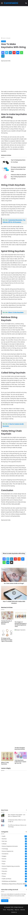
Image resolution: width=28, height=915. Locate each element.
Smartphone (5, 853)
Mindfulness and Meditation (9, 881)
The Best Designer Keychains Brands (20, 748)
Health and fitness (6, 878)
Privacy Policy (10, 909)
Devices (4, 858)
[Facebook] (4, 559)
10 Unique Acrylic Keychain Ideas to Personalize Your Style (18, 169)
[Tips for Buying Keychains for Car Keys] (5, 162)
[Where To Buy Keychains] (7, 756)
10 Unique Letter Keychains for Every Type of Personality (6, 639)
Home (3, 38)
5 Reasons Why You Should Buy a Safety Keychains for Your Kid (18, 177)
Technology (5, 848)
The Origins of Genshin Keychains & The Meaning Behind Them (20, 624)
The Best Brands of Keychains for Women (6, 622)
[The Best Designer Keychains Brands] (21, 687)
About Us (17, 909)
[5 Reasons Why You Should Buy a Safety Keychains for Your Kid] (5, 176)
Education (4, 871)
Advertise (22, 909)
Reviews (4, 873)
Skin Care (4, 841)
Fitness (4, 876)
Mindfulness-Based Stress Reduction (14, 884)
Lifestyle (8, 38)
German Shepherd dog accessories (11, 866)
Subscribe (4, 900)
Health (3, 836)
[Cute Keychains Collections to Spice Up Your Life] (21, 755)
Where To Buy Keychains (5, 763)
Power (3, 863)
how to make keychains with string (14, 553)
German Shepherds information (10, 846)
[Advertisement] (14, 22)
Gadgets (4, 856)
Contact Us (14, 912)
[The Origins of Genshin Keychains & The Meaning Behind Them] (21, 616)
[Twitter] (7, 559)
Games (4, 861)
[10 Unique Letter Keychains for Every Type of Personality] (7, 633)
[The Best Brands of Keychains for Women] (7, 615)
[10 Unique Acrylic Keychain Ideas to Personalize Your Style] (5, 169)
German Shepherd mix (7, 851)
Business (4, 838)
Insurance (4, 868)
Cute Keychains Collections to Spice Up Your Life (20, 761)
